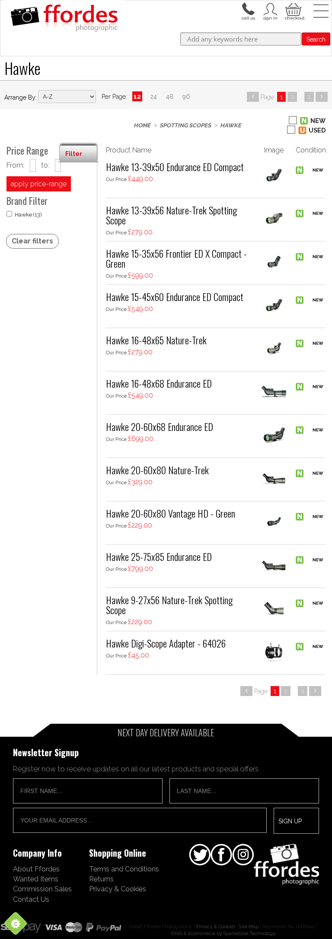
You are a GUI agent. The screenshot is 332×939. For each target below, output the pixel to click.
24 (153, 96)
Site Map (249, 926)
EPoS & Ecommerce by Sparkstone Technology (223, 933)
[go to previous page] (253, 97)
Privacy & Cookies (117, 888)
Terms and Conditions (124, 869)
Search (316, 39)
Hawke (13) (28, 214)
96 (186, 96)
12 (137, 96)
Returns (101, 878)
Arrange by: (20, 97)
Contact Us (31, 899)
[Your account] (248, 8)
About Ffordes (36, 869)
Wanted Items (35, 878)
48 (169, 96)
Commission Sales (42, 888)
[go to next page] (322, 97)
